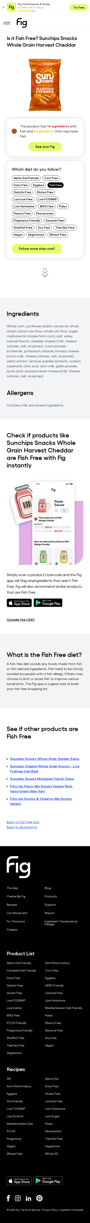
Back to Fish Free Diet (23, 822)
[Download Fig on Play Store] (47, 1180)
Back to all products (22, 827)
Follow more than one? (37, 248)
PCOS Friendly (16, 1022)
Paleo (63, 206)
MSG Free (47, 206)
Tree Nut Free (65, 227)
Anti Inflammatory (57, 962)
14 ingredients (58, 126)
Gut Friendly (15, 1101)
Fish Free (55, 185)
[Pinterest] (39, 1198)
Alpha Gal (51, 1078)
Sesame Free (54, 220)
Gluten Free (45, 192)
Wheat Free (57, 234)
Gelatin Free (22, 192)
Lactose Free (23, 199)
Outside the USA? (21, 619)
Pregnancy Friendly (27, 220)
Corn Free (51, 177)
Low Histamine (24, 206)
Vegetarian (36, 234)
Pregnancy (14, 1138)
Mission (50, 913)
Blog (48, 888)
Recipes (12, 904)
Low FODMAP (47, 199)
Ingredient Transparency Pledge (61, 923)
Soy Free (44, 227)
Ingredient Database (71, 1209)
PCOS (11, 1131)
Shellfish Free (23, 227)
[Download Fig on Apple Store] (19, 1180)
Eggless (38, 185)
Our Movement (17, 913)
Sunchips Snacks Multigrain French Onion (42, 779)
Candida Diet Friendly (21, 970)
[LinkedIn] (28, 1198)
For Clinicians (16, 921)
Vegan (18, 234)
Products (51, 896)
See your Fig (45, 146)
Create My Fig (16, 896)
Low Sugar (52, 1116)
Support (50, 904)
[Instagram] (18, 1198)
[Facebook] (8, 1198)
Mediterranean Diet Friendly (63, 1007)
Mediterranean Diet (20, 1123)
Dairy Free (21, 185)
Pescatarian (44, 213)
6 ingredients (44, 131)
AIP (9, 1078)
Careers (12, 929)
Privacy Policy (50, 1209)
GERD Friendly (54, 985)
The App (12, 888)
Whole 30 (51, 1153)
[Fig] (22, 23)
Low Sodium (15, 1116)
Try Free (79, 7)
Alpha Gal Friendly (26, 177)
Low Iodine (14, 1007)
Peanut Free (22, 213)
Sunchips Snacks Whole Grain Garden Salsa (44, 759)
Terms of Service (30, 1209)
